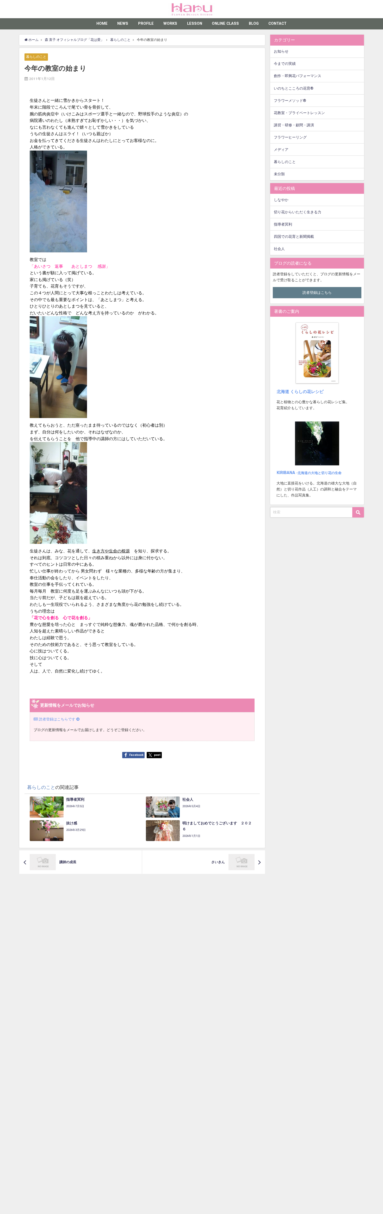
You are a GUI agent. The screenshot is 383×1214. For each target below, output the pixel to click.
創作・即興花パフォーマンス (297, 76)
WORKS (170, 23)
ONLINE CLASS (225, 23)
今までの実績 (285, 63)
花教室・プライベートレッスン (299, 113)
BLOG (254, 23)
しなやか (281, 200)
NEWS (122, 23)
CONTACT (277, 23)
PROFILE (146, 23)
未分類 (279, 174)
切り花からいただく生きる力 (297, 212)
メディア (281, 149)
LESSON (194, 23)
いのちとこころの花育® (293, 88)
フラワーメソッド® (290, 100)
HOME (102, 23)
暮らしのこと (36, 57)
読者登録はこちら (317, 292)
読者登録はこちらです (57, 719)
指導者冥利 (283, 224)
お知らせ (281, 51)
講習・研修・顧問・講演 (294, 125)
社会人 (279, 249)
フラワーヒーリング (290, 137)
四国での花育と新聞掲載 (294, 236)
